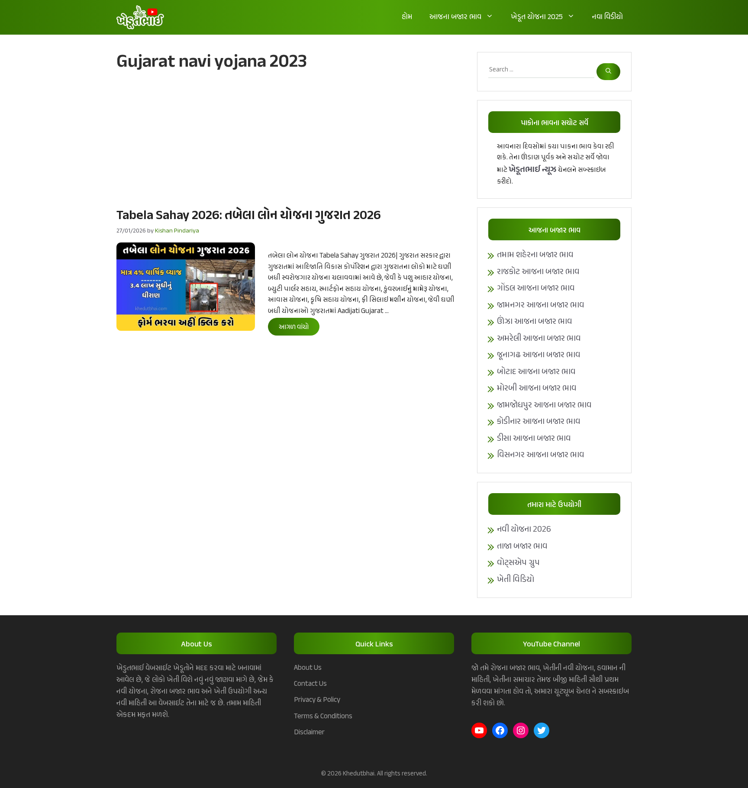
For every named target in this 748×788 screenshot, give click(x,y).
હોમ (407, 17)
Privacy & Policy (317, 700)
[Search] (608, 71)
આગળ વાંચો (294, 327)
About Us (308, 668)
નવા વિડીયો (607, 17)
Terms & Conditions (323, 716)
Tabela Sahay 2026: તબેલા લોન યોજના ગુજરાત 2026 (248, 216)
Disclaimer (309, 732)
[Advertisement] (288, 139)
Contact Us (310, 684)
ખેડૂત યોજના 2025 (537, 17)
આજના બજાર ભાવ (455, 17)
